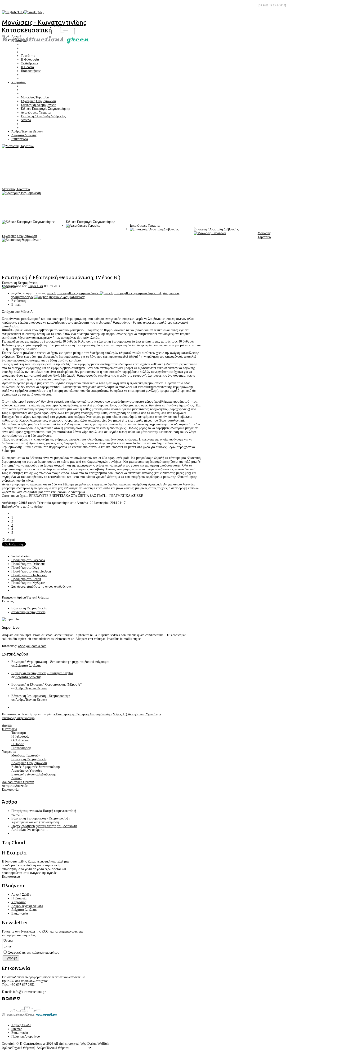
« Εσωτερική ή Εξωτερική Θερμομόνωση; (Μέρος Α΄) (91, 714)
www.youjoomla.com (32, 646)
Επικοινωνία (19, 913)
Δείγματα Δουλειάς (28, 665)
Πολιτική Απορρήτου (25, 1036)
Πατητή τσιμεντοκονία (26, 811)
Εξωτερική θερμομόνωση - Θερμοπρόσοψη (40, 696)
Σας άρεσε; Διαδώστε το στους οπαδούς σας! (42, 586)
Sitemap (16, 1029)
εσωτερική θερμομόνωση (28, 612)
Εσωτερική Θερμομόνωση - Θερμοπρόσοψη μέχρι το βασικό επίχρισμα (59, 662)
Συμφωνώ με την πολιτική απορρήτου (33, 952)
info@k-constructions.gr (29, 992)
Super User (35, 286)
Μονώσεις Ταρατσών (16, 189)
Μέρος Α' (27, 311)
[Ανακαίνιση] (29, 1018)
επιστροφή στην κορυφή (18, 718)
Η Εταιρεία (19, 898)
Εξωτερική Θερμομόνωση (19, 236)
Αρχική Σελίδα (21, 894)
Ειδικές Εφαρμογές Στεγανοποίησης (90, 222)
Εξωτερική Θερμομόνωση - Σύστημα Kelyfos (42, 673)
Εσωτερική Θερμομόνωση (19, 283)
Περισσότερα (11, 876)
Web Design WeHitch (94, 1043)
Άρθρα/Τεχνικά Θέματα (33, 597)
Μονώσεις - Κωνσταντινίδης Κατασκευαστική (44, 26)
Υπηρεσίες (18, 902)
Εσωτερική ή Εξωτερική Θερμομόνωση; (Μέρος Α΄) (46, 684)
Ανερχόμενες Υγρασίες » (144, 714)
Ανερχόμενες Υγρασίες (145, 225)
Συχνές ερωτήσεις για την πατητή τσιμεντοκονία (44, 826)
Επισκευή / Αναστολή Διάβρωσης (216, 229)
